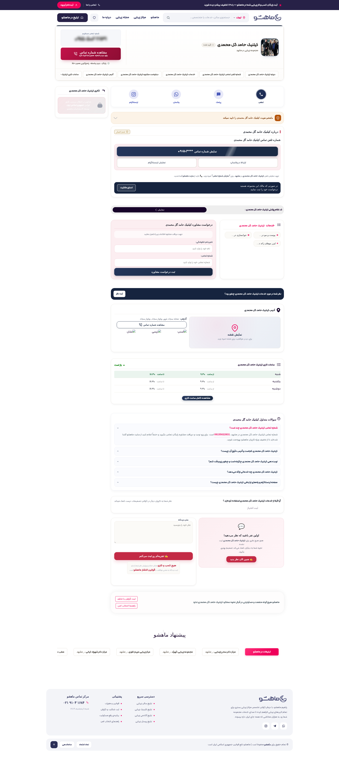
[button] (234, 332)
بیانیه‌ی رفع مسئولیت (109, 715)
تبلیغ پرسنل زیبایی (143, 721)
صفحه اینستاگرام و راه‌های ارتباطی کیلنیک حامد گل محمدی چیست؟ (244, 482)
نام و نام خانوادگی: (204, 242)
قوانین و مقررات (112, 703)
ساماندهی (67, 744)
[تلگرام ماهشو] (274, 726)
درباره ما (106, 17)
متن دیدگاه (183, 520)
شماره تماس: (207, 256)
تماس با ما (91, 5)
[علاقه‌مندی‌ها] (94, 18)
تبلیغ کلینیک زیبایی (143, 709)
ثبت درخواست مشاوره (163, 271)
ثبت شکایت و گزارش (110, 709)
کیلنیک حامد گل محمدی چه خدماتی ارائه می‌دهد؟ (252, 472)
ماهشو (155, 17)
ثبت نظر (119, 294)
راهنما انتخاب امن (126, 606)
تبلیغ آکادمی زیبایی (143, 715)
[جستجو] (168, 17)
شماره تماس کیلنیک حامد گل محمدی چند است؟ (254, 428)
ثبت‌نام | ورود (66, 5)
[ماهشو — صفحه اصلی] (267, 18)
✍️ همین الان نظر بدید (241, 559)
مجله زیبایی (122, 17)
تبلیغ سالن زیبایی (144, 703)
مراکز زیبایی (140, 17)
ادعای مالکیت (126, 188)
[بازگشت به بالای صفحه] (54, 744)
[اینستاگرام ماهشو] (265, 726)
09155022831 (222, 434)
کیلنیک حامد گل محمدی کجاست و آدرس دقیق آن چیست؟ (249, 451)
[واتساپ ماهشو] (283, 726)
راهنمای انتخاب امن (110, 721)
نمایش (160, 210)
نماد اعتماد (84, 744)
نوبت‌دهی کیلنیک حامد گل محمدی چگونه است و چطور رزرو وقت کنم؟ (243, 461)
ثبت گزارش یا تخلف (126, 599)
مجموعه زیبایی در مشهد (247, 50)
